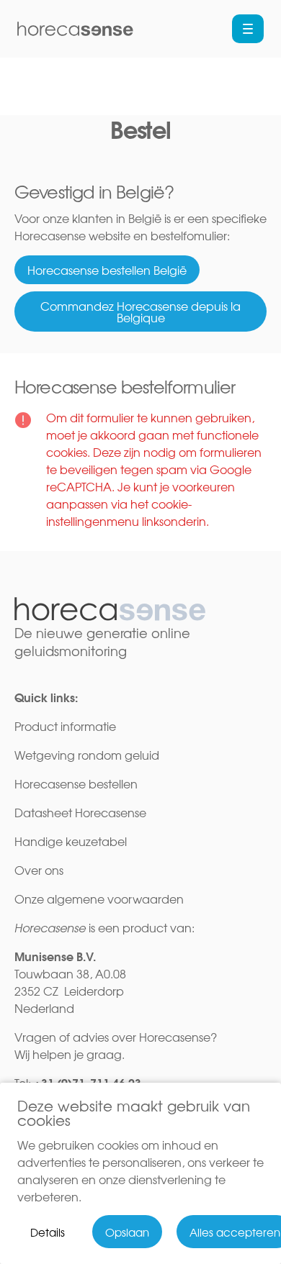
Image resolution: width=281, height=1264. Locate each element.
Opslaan (127, 1232)
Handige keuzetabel (72, 841)
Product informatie (65, 726)
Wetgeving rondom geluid (86, 754)
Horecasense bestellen (76, 783)
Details (47, 1232)
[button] (248, 28)
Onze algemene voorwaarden (99, 898)
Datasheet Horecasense (80, 812)
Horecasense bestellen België (107, 269)
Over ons (38, 869)
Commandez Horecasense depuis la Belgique (140, 311)
